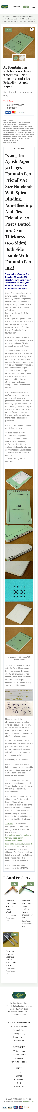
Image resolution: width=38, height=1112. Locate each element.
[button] (32, 29)
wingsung (19, 844)
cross (14, 838)
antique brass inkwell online (16, 128)
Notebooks (7, 124)
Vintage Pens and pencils (19, 124)
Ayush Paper (12, 142)
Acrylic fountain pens (14, 126)
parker (26, 835)
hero (12, 844)
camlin (13, 846)
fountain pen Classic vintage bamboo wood (11, 906)
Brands (19, 1076)
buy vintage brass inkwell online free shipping (18, 134)
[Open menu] (34, 7)
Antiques (19, 1058)
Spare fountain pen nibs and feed (18, 138)
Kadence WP (28, 1102)
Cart (19, 1083)
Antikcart (9, 824)
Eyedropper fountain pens (12, 136)
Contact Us (19, 1041)
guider (27, 844)
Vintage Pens (19, 1051)
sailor (19, 846)
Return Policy (19, 1037)
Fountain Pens (16, 122)
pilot (14, 841)
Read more (12, 923)
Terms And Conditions (19, 1026)
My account (19, 1079)
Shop (19, 1072)
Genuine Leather (19, 1055)
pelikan (12, 835)
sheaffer (19, 835)
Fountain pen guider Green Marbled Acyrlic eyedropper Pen (27, 909)
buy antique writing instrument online (20, 132)
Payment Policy (19, 1030)
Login (26, 7)
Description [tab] (19, 149)
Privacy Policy (19, 1034)
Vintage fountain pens (10, 140)
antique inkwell (12, 130)
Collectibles (26, 122)
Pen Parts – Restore (19, 1062)
